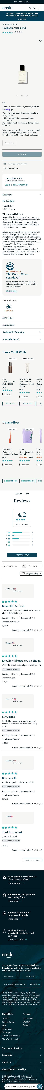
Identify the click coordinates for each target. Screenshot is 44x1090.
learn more (11, 291)
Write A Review (22, 555)
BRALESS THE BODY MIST (8, 382)
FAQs (4, 1025)
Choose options (10, 481)
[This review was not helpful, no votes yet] (39, 630)
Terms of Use (6, 1080)
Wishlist (26, 1022)
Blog (3, 1081)
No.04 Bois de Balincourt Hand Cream (26, 383)
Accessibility (6, 1078)
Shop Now (22, 19)
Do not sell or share (15, 1081)
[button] (30, 8)
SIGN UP (33, 984)
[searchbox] (11, 566)
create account (20, 185)
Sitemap (32, 1080)
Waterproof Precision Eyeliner (10, 453)
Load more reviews (32, 860)
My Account (28, 1018)
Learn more (13, 901)
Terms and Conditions (22, 1004)
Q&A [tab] (27, 494)
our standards (15, 883)
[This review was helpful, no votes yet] (35, 630)
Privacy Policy (35, 1004)
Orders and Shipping (11, 1035)
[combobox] (31, 574)
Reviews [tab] (18, 494)
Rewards (27, 1025)
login (7, 185)
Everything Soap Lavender (26, 453)
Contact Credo (8, 1022)
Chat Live (6, 1018)
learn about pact (16, 940)
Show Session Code (10, 1039)
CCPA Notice (30, 1078)
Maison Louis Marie (9, 24)
